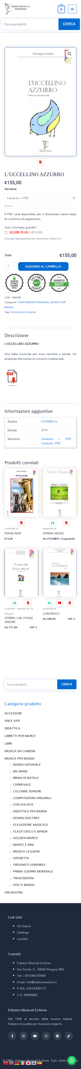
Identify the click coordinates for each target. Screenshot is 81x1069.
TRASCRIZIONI (23, 878)
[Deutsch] (17, 1063)
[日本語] (28, 1063)
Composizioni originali (23, 311)
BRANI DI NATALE (26, 778)
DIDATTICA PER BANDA (30, 811)
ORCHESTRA (14, 892)
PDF (58, 443)
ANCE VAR (12, 721)
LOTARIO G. (49, 421)
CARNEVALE (22, 784)
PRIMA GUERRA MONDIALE (33, 871)
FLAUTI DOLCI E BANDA (30, 831)
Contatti (22, 939)
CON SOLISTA (23, 804)
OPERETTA (21, 858)
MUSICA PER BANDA (20, 758)
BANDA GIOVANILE (27, 764)
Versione (11, 189)
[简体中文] (6, 1063)
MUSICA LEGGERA (26, 851)
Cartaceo (47, 443)
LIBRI (8, 743)
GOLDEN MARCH (25, 838)
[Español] (40, 1063)
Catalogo (23, 932)
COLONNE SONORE (27, 791)
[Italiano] (23, 1063)
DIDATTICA (12, 728)
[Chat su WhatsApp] (72, 1060)
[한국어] (34, 1063)
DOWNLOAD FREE (26, 818)
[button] (69, 54)
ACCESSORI (13, 713)
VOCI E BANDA (24, 885)
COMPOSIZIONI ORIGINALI (33, 302)
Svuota (9, 206)
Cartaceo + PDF (56, 439)
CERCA (69, 24)
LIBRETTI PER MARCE (20, 736)
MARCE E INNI (23, 845)
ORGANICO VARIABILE (29, 864)
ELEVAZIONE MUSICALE (30, 825)
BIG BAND (20, 771)
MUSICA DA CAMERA (20, 751)
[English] (11, 1063)
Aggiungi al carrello (43, 266)
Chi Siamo (24, 926)
